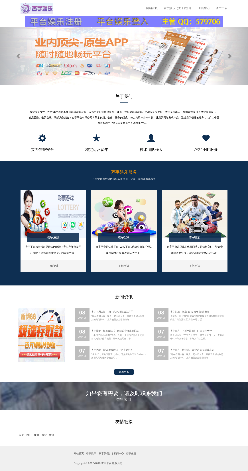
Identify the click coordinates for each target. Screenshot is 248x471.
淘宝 (44, 435)
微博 (51, 435)
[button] (18, 56)
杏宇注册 (53, 237)
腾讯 (28, 435)
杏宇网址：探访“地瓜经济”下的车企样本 (112, 349)
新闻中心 (204, 8)
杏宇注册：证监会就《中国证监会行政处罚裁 (115, 330)
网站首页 (152, 8)
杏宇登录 (124, 237)
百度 (21, 435)
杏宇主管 (221, 8)
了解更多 (53, 265)
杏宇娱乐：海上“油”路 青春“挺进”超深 (189, 311)
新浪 (36, 435)
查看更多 (124, 372)
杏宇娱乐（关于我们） (178, 8)
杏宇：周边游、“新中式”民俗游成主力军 (112, 311)
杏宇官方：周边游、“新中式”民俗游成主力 (192, 349)
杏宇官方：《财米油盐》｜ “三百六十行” (191, 330)
